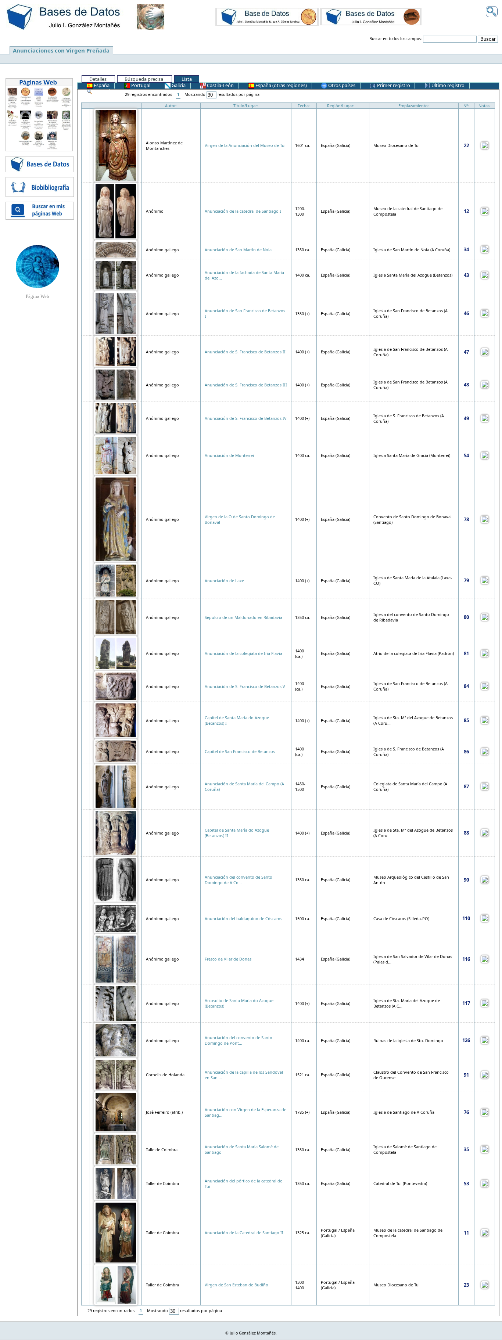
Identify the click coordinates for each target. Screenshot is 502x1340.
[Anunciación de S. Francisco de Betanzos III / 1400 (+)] (115, 384)
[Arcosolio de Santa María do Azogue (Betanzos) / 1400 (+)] (115, 1002)
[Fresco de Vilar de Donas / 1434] (115, 958)
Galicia (178, 85)
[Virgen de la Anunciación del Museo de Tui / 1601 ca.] (115, 145)
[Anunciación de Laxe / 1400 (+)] (115, 580)
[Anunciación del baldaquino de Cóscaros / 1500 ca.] (115, 918)
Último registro (447, 85)
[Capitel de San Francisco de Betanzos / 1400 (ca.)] (115, 751)
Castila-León (220, 85)
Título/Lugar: (245, 105)
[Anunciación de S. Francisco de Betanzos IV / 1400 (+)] (115, 417)
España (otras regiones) (280, 85)
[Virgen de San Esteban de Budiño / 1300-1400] (115, 1284)
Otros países (341, 85)
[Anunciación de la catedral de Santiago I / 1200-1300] (115, 210)
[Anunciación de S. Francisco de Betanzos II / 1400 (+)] (115, 351)
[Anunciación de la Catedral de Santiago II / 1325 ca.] (115, 1232)
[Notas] (484, 145)
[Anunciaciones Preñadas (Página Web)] (37, 266)
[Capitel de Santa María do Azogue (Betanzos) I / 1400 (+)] (115, 720)
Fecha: (304, 105)
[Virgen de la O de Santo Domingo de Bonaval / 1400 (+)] (115, 519)
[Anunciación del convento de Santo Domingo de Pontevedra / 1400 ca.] (115, 1039)
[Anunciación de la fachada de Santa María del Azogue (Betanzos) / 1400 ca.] (115, 274)
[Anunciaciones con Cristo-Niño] (267, 16)
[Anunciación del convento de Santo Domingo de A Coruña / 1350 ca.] (115, 879)
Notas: (484, 105)
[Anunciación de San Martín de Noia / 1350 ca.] (115, 249)
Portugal (140, 85)
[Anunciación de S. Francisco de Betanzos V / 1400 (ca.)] (115, 685)
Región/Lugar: (340, 105)
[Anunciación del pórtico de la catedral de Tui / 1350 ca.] (115, 1183)
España (101, 85)
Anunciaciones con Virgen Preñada (61, 50)
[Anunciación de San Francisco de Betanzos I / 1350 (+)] (115, 313)
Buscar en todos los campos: (395, 38)
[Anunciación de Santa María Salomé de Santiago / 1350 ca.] (115, 1149)
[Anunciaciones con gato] (371, 16)
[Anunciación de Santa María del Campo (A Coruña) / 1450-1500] (115, 786)
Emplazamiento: (413, 105)
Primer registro (393, 85)
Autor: (171, 105)
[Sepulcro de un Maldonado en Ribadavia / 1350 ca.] (115, 616)
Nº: (466, 105)
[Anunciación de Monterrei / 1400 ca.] (115, 455)
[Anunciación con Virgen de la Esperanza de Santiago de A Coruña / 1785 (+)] (115, 1111)
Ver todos (104, 91)
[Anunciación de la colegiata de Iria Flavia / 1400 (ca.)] (115, 653)
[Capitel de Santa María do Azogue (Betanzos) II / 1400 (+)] (115, 832)
